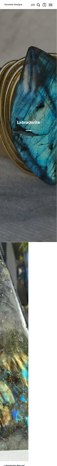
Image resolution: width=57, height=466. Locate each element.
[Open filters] (33, 4)
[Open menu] (50, 4)
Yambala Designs (13, 4)
